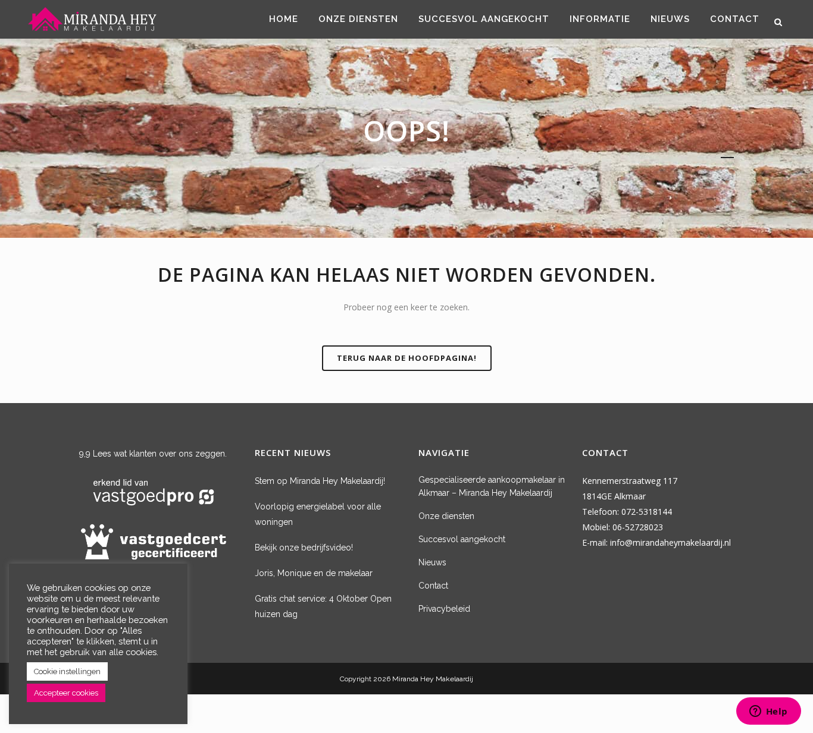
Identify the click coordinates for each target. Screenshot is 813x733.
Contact (433, 585)
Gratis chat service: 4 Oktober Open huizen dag (323, 606)
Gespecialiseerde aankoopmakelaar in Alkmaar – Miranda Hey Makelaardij (491, 486)
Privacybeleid (444, 609)
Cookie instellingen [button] (67, 671)
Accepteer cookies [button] (66, 692)
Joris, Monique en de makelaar (314, 573)
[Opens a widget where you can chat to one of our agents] (768, 712)
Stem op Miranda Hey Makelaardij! (320, 481)
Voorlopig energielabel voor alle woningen (318, 514)
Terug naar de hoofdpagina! (407, 358)
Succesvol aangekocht (461, 539)
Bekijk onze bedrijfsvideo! (304, 547)
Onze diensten (446, 516)
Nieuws (432, 562)
